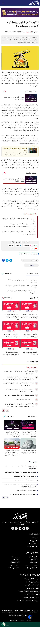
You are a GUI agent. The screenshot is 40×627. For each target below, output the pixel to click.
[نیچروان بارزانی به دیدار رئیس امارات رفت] (32, 150)
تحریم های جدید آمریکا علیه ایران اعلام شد (24, 480)
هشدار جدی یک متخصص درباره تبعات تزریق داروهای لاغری (20, 472)
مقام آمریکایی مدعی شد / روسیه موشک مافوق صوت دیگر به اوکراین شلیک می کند (18, 233)
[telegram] (16, 528)
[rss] (12, 528)
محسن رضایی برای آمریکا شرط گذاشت (24, 399)
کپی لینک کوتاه (34, 260)
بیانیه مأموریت (32, 546)
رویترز (35, 254)
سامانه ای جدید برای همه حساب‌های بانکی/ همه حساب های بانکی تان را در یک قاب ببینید (20, 485)
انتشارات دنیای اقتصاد (32, 594)
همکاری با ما (33, 544)
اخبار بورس (33, 559)
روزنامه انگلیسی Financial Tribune (28, 591)
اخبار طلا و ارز (33, 557)
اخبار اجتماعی (15, 565)
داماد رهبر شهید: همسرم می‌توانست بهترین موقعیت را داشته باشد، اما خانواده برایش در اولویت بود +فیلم (19, 405)
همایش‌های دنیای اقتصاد (31, 597)
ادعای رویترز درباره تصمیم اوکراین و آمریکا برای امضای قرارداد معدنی (18, 220)
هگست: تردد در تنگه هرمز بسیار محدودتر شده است (22, 494)
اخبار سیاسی (29, 32)
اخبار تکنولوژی (14, 562)
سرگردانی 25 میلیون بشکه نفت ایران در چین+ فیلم (21, 224)
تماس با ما (33, 541)
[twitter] (23, 528)
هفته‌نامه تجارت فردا (32, 588)
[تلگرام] (10, 260)
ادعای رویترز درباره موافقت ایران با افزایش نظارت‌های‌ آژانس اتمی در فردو (18, 228)
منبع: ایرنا (31, 265)
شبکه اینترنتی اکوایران (32, 585)
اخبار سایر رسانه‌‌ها (13, 568)
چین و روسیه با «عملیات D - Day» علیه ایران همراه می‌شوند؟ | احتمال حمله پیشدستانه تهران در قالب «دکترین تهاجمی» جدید (18, 378)
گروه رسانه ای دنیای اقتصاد (30, 579)
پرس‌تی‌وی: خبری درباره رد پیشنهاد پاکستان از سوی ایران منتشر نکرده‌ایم (19, 372)
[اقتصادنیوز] (20, 516)
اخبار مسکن (15, 559)
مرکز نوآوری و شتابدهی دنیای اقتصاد (28, 601)
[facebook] (27, 528)
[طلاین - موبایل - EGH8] (20, 12)
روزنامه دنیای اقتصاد (32, 582)
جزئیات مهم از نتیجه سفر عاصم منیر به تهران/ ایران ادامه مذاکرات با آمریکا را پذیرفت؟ (18, 384)
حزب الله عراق (24, 254)
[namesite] (33, 2)
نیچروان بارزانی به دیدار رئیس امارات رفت (15, 149)
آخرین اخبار (33, 462)
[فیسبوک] (3, 260)
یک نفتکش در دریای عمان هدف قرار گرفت (25, 476)
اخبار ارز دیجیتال (32, 568)
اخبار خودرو (33, 562)
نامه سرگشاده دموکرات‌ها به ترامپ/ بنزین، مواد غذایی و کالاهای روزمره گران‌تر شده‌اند (19, 390)
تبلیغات (34, 538)
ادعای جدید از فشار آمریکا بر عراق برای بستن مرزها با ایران (19, 395)
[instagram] (20, 528)
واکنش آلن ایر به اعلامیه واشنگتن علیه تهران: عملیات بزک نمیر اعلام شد (20, 467)
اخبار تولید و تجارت (31, 565)
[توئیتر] (7, 260)
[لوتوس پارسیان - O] (20, 624)
